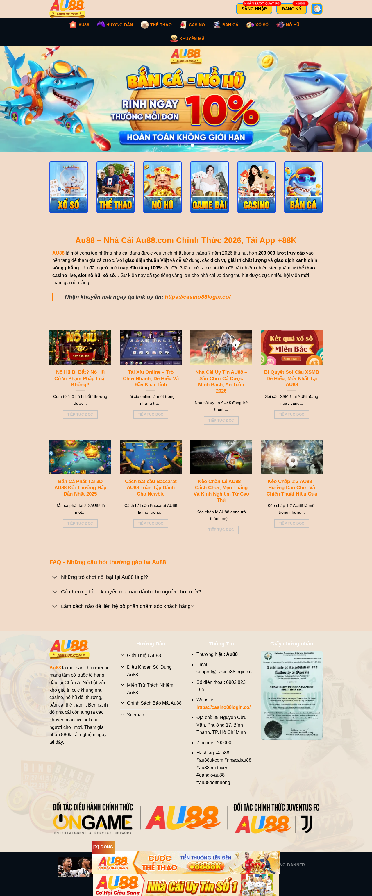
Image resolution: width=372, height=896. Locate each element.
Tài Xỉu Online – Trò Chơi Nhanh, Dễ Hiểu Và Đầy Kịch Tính (151, 384)
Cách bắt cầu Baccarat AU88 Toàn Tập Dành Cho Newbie (151, 493)
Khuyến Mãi (193, 38)
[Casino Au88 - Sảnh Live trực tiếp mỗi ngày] (256, 193)
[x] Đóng (103, 847)
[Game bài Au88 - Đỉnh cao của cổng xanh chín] (209, 193)
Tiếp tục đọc (80, 420)
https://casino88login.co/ (197, 303)
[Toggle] (55, 583)
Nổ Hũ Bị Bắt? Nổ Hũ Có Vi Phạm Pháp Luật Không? (80, 384)
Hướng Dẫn (119, 24)
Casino (197, 24)
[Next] (357, 102)
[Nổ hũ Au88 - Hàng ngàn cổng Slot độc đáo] (162, 193)
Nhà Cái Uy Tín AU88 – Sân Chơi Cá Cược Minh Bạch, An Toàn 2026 (221, 387)
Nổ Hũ (292, 24)
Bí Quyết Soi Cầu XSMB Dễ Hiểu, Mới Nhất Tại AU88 (291, 384)
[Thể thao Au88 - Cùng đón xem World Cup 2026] (115, 193)
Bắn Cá (230, 24)
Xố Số (262, 24)
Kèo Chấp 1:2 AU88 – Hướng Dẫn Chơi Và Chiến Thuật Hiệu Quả (292, 493)
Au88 (83, 24)
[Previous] (15, 102)
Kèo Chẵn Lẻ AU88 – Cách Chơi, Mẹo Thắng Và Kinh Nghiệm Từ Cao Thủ (221, 496)
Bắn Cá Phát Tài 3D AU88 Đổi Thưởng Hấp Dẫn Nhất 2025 (80, 493)
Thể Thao (161, 24)
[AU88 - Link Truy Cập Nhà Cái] (71, 9)
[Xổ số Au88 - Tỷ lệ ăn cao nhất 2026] (68, 193)
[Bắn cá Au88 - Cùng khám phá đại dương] (303, 193)
